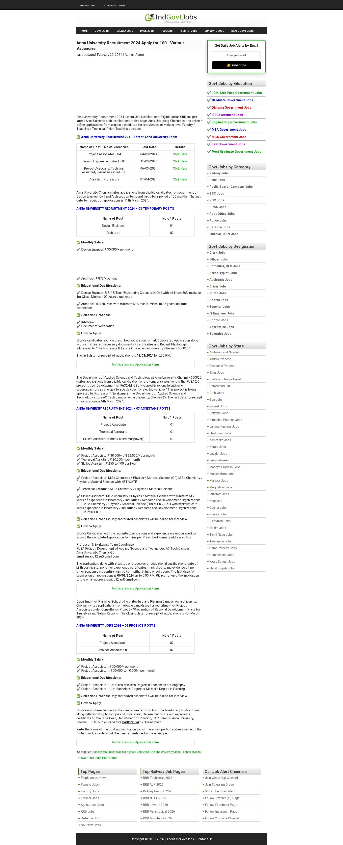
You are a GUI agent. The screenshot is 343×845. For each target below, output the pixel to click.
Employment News (114, 5)
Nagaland (215, 501)
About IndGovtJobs (180, 839)
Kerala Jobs (217, 447)
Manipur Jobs (218, 480)
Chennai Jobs (116, 751)
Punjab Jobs (217, 514)
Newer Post (86, 758)
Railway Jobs (124, 31)
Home (84, 31)
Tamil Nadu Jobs (221, 534)
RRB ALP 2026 (153, 784)
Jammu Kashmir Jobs (224, 426)
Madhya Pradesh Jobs (224, 467)
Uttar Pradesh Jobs (223, 548)
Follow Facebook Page (221, 805)
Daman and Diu (219, 386)
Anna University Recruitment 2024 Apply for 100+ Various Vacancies (130, 46)
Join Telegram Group (219, 784)
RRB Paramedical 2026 (159, 811)
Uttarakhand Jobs (221, 555)
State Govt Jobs (242, 31)
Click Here (180, 154)
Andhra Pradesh (220, 359)
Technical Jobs (191, 751)
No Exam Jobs (88, 5)
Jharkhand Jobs (220, 433)
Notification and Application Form (135, 364)
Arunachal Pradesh (222, 366)
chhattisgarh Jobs (222, 568)
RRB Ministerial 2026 (157, 818)
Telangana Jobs (220, 541)
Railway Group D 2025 (158, 791)
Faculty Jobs (90, 791)
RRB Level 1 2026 (155, 805)
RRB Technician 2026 (157, 778)
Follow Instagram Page (221, 811)
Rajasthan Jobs (220, 521)
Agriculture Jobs (92, 805)
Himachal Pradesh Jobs (225, 420)
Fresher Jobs (188, 31)
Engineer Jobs (134, 751)
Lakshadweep (219, 460)
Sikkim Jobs (217, 528)
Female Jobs (90, 784)
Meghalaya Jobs (220, 487)
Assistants (99, 751)
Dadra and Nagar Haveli (225, 379)
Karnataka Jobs (220, 440)
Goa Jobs (216, 399)
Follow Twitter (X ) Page (222, 798)
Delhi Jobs (216, 393)
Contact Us (204, 839)
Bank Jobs (147, 31)
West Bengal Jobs (222, 561)
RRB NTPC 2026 (154, 798)
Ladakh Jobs (218, 453)
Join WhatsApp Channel (221, 778)
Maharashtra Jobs (221, 474)
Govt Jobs (102, 31)
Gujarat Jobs (218, 406)
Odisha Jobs (217, 507)
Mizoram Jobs (219, 494)
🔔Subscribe (236, 65)
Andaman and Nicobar (224, 352)
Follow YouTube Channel (222, 818)
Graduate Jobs (214, 31)
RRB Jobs (87, 811)
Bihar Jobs (216, 372)
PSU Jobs (166, 31)
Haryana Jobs (218, 413)
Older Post (102, 758)
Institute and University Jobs (162, 751)
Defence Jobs (91, 818)
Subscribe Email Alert (220, 791)
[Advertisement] (139, 83)
